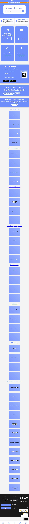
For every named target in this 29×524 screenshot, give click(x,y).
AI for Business (14, 504)
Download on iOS (10, 2)
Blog (14, 508)
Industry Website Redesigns (14, 500)
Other (14, 507)
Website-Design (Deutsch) (14, 505)
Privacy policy (10, 513)
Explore (7, 56)
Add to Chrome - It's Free (9, 93)
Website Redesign (14, 499)
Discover (21, 56)
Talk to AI (5, 508)
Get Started (7, 39)
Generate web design (5, 505)
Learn (21, 38)
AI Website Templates (14, 503)
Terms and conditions (17, 513)
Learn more (17, 93)
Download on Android (17, 2)
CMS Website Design (14, 501)
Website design (14, 497)
